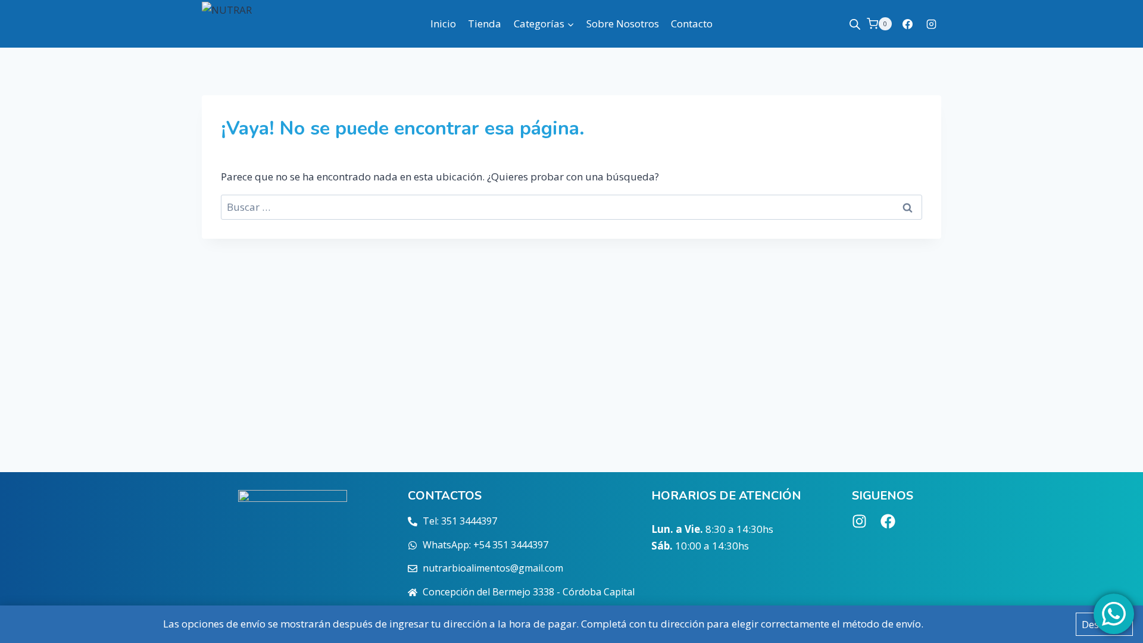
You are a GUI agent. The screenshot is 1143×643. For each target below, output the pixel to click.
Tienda (484, 23)
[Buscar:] (571, 207)
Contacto (692, 23)
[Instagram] (931, 24)
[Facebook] (908, 24)
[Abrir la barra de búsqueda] (855, 24)
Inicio (443, 23)
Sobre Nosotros (622, 23)
